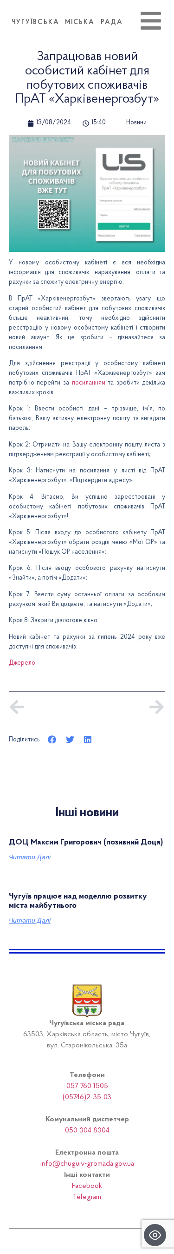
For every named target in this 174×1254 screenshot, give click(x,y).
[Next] (126, 707)
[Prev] (48, 707)
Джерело (22, 663)
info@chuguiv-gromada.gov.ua (87, 1164)
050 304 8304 (87, 1130)
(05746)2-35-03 (87, 1097)
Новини (136, 123)
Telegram (87, 1197)
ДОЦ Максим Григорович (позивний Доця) (86, 842)
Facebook (87, 1186)
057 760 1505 (87, 1086)
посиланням (88, 383)
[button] (52, 739)
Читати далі (30, 857)
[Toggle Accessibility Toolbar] (155, 1235)
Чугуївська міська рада (67, 22)
